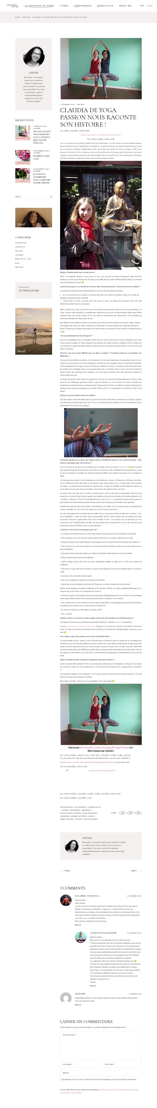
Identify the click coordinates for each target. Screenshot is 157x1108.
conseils (65, 810)
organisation (65, 816)
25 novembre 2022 (41, 151)
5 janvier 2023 (39, 126)
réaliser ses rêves (66, 819)
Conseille (20, 247)
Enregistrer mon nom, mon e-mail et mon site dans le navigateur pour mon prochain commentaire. (99, 1079)
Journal (37, 128)
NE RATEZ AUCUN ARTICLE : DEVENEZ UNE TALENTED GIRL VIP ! (101, 135)
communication (80, 807)
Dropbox (118, 622)
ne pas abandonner (90, 813)
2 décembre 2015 (134, 896)
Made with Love (23, 259)
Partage (26, 17)
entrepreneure (75, 810)
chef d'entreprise (66, 807)
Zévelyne (80, 993)
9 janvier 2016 (135, 994)
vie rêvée (78, 819)
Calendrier (21, 243)
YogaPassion (123, 467)
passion (91, 816)
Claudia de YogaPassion (103, 933)
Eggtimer (110, 499)
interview (77, 813)
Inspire (19, 251)
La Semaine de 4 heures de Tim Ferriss (80, 626)
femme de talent (66, 813)
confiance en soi (94, 807)
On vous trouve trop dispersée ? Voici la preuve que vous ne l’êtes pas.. (42, 137)
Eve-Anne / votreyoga (87, 896)
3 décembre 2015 (134, 933)
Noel (17, 263)
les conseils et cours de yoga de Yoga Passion (104, 747)
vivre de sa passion (90, 819)
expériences (86, 810)
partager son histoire (79, 816)
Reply (78, 925)
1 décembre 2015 (67, 104)
